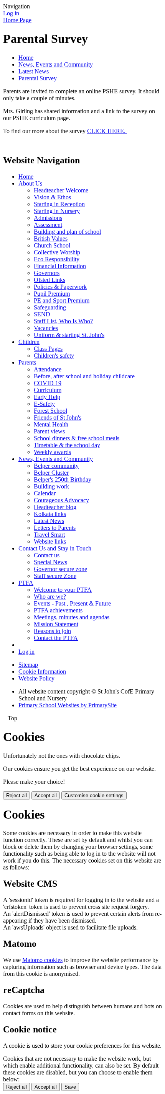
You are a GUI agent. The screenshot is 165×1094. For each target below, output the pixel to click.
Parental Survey (37, 78)
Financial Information (60, 266)
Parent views (49, 431)
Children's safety (54, 355)
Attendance (47, 369)
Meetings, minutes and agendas (71, 617)
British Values (51, 238)
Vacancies (46, 328)
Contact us (46, 555)
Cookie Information (42, 671)
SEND (42, 314)
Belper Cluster (51, 472)
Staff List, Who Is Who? (63, 321)
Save (70, 1087)
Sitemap (28, 664)
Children (29, 342)
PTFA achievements (58, 610)
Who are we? (50, 596)
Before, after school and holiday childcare (84, 376)
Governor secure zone (60, 569)
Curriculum (47, 390)
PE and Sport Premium (61, 300)
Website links (50, 541)
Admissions (48, 218)
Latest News (33, 71)
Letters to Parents (55, 527)
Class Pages (48, 348)
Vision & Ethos (52, 197)
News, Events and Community (55, 64)
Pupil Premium (52, 293)
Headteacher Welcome (61, 190)
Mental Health (51, 424)
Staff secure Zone (55, 576)
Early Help (47, 397)
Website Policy (36, 678)
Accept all (46, 795)
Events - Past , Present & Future (72, 603)
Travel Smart (49, 534)
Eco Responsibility (56, 259)
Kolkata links (50, 514)
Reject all (16, 795)
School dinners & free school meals (76, 438)
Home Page (17, 20)
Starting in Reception (59, 204)
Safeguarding (50, 307)
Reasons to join (52, 631)
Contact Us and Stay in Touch (54, 548)
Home (25, 57)
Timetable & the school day (67, 445)
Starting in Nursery (57, 211)
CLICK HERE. (107, 131)
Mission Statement (56, 624)
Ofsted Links (49, 280)
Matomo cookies (42, 960)
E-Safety (44, 403)
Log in (11, 13)
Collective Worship (57, 252)
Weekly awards (52, 452)
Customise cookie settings (94, 795)
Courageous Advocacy (61, 500)
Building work (51, 486)
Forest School (50, 410)
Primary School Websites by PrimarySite (67, 705)
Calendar (45, 493)
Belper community (56, 465)
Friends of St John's (57, 417)
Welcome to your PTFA (63, 589)
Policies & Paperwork (60, 286)
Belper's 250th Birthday (62, 479)
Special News (50, 562)
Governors (46, 273)
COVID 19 (47, 383)
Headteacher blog (55, 507)
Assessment (48, 224)
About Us (30, 183)
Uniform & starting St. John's (69, 335)
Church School (52, 245)
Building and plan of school (67, 231)
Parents (27, 362)
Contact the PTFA (56, 638)
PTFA (25, 583)
